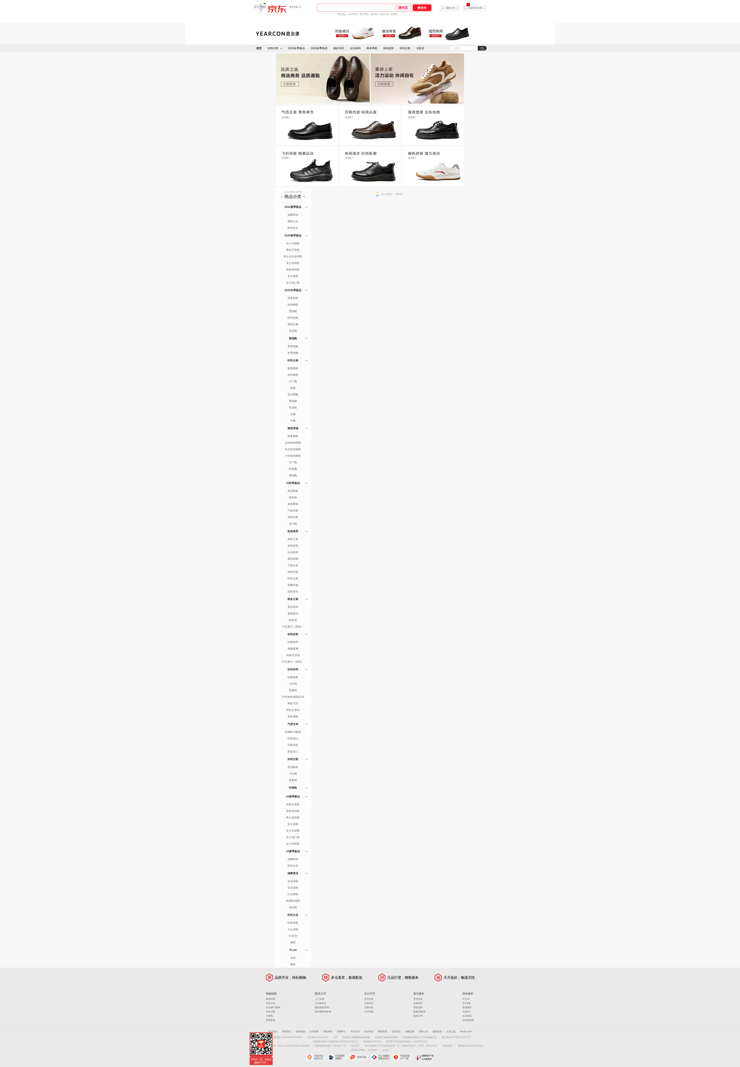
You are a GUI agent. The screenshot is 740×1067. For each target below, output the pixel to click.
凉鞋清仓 (293, 591)
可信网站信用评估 (316, 1057)
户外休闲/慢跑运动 (293, 696)
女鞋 (293, 957)
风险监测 (410, 1031)
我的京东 (450, 8)
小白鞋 (293, 683)
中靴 (293, 420)
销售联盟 (382, 1031)
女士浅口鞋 (293, 282)
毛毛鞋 (293, 330)
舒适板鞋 (293, 767)
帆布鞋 (374, 14)
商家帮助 (327, 1031)
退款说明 (418, 1007)
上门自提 (319, 999)
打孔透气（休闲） (293, 661)
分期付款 (368, 1007)
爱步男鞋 (364, 14)
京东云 (385, 1050)
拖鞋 (293, 942)
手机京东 (355, 1031)
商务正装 (293, 539)
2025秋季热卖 (319, 48)
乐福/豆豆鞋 (293, 655)
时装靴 (293, 468)
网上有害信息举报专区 (381, 1057)
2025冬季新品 (296, 48)
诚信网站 (359, 1057)
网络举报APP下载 (402, 1057)
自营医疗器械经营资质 (386, 1037)
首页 (259, 48)
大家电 (269, 1016)
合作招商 (314, 1031)
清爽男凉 (293, 214)
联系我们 (286, 1031)
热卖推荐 (293, 531)
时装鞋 (293, 787)
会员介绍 (270, 1003)
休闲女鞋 (293, 517)
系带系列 (293, 607)
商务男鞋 (372, 48)
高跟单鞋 (293, 745)
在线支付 (368, 1003)
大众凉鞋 (293, 929)
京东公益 (451, 1031)
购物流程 (270, 999)
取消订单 (418, 1016)
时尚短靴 (293, 317)
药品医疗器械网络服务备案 (356, 1037)
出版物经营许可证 (372, 1041)
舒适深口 (293, 751)
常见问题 (270, 1011)
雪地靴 (293, 311)
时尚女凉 (293, 227)
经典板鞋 (293, 677)
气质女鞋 (293, 510)
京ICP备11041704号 (318, 1037)
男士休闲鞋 (293, 817)
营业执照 (447, 1045)
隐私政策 (437, 1031)
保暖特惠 (293, 585)
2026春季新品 (292, 235)
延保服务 (467, 1007)
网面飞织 (293, 703)
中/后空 (292, 935)
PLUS (293, 950)
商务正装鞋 (293, 249)
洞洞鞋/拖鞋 (293, 900)
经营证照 (354, 1045)
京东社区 (396, 1031)
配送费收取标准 (323, 1011)
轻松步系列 (293, 709)
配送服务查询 (322, 1007)
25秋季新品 (293, 483)
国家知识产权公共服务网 (424, 1057)
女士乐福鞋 (293, 243)
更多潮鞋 (293, 716)
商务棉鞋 (293, 298)
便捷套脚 (293, 648)
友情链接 (368, 1031)
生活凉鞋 (293, 887)
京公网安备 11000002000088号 (286, 1037)
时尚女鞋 (405, 48)
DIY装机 (466, 1003)
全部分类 (272, 48)
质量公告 (423, 1031)
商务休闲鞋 (293, 269)
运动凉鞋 (293, 881)
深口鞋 (293, 523)
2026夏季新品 (292, 206)
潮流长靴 (293, 324)
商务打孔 (293, 221)
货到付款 (368, 999)
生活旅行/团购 (273, 1007)
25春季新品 (293, 796)
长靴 (293, 414)
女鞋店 (420, 48)
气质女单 (293, 565)
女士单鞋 (293, 276)
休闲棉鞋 (293, 304)
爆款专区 (338, 48)
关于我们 (273, 1031)
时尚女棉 (293, 360)
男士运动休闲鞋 (292, 256)
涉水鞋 (293, 907)
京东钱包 (372, 1050)
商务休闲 (384, 14)
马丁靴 (293, 381)
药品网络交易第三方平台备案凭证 (419, 1037)
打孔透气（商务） (293, 626)
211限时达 (320, 1003)
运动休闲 (355, 48)
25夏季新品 (293, 851)
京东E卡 (466, 1011)
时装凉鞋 (293, 922)
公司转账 (368, 1011)
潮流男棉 (293, 428)
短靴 (293, 387)
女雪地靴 (293, 352)
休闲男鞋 (293, 504)
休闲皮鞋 (388, 48)
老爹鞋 (394, 14)
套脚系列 (293, 613)
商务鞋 (293, 497)
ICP (335, 1037)
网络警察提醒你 (338, 1057)
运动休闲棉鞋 (293, 442)
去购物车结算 (475, 8)
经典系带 (293, 642)
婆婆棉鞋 (293, 368)
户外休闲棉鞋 (293, 455)
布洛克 (293, 620)
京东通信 (467, 1016)
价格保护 (418, 1003)
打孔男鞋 (293, 894)
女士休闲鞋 (293, 263)
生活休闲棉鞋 (293, 449)
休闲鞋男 (353, 14)
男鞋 (293, 964)
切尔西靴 (293, 394)
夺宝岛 (465, 999)
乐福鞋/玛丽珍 (292, 731)
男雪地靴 (293, 346)
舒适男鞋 (293, 490)
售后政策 (418, 999)
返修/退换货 (419, 1011)
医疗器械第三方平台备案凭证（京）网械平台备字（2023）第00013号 (401, 1045)
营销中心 (341, 1031)
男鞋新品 (341, 14)
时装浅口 (293, 738)
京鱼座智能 (468, 1020)
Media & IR (466, 1031)
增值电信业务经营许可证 (470, 1045)
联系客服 (270, 1020)
